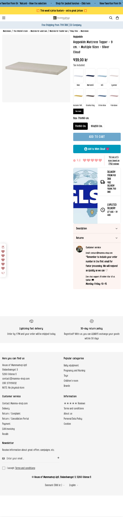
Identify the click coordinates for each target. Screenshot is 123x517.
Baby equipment (71, 365)
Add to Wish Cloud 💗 (99, 148)
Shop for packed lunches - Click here (73, 3)
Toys (66, 375)
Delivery (6, 408)
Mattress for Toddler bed (59, 31)
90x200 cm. (96, 126)
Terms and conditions (74, 408)
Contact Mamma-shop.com (15, 403)
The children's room (21, 31)
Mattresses (7, 31)
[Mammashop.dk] (61, 18)
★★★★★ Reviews (74, 403)
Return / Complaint (11, 413)
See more (78, 111)
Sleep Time (74, 31)
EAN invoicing (8, 428)
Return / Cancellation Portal (15, 418)
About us (68, 413)
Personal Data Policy (73, 418)
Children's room (71, 380)
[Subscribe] (55, 457)
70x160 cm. (80, 126)
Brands (67, 385)
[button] (117, 17)
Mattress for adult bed (39, 31)
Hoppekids (78, 36)
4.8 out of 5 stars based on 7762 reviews (113, 160)
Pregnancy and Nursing (74, 370)
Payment (6, 423)
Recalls (5, 434)
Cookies (67, 423)
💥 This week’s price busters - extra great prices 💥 (61, 10)
